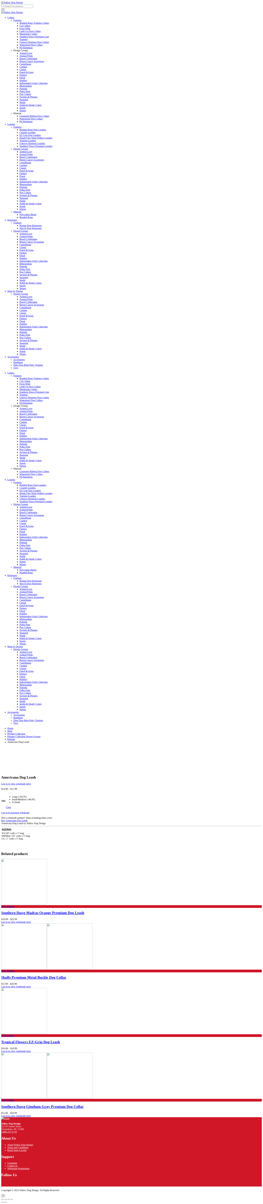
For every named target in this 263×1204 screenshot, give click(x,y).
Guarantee (12, 1163)
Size (3, 801)
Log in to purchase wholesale (15, 812)
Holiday (23, 436)
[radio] (23, 796)
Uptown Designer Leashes (32, 498)
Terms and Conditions (17, 1147)
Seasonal (23, 455)
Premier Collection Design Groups (23, 736)
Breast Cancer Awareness (31, 416)
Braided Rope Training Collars (34, 378)
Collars (10, 17)
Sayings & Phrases (28, 452)
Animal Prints (26, 411)
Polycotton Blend (27, 570)
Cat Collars (24, 381)
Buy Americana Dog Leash (14, 820)
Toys (15, 723)
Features (17, 375)
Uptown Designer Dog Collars (34, 397)
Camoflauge (25, 419)
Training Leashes (27, 496)
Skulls (22, 457)
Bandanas (18, 717)
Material (17, 567)
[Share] (5, 1199)
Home (10, 728)
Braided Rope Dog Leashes (32, 485)
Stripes (22, 466)
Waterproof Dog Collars (31, 400)
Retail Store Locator (17, 1150)
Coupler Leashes (27, 488)
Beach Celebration (28, 414)
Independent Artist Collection (33, 438)
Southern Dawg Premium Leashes (35, 501)
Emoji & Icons (26, 427)
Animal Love (25, 408)
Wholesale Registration (18, 1168)
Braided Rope (26, 572)
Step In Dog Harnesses (30, 583)
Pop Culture (25, 449)
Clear (8, 807)
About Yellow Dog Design (20, 1145)
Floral (22, 433)
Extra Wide (24, 384)
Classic (22, 425)
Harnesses (12, 220)
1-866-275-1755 (9, 1132)
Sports (22, 463)
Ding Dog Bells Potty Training (28, 720)
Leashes (11, 124)
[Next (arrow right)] (5, 1202)
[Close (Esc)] (2, 1199)
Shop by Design (15, 291)
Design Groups (20, 504)
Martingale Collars (28, 389)
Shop (9, 731)
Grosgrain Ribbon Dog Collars (34, 471)
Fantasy (23, 430)
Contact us (12, 1165)
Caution (23, 422)
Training (23, 395)
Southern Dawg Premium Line (34, 392)
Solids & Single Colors (30, 460)
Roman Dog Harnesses (30, 581)
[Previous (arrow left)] (2, 1202)
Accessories (13, 357)
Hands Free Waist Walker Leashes (35, 493)
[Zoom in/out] (11, 1199)
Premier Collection (16, 733)
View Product (7, 906)
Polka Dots (24, 447)
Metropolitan (25, 441)
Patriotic (23, 444)
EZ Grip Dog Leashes (30, 490)
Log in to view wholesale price (16, 784)
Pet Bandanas (26, 403)
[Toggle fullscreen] (8, 1199)
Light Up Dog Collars (30, 386)
